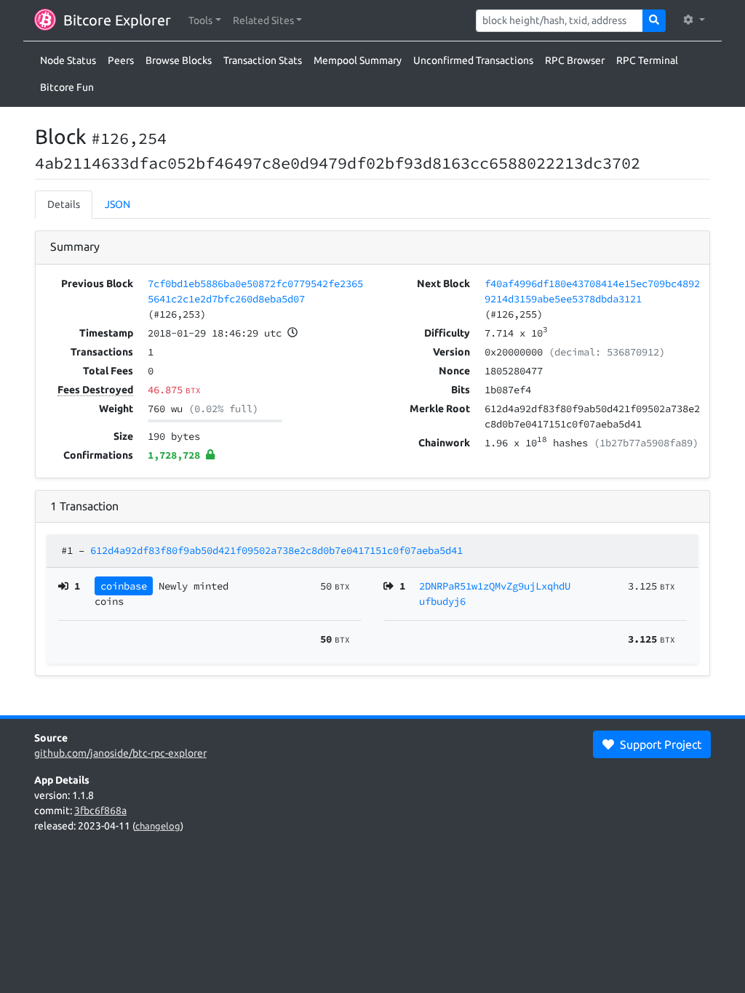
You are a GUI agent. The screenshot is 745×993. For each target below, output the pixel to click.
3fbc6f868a (100, 810)
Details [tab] (63, 204)
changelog (157, 826)
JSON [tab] (117, 204)
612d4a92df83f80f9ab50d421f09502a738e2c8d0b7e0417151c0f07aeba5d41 (276, 550)
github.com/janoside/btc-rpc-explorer (120, 753)
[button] (205, 20)
